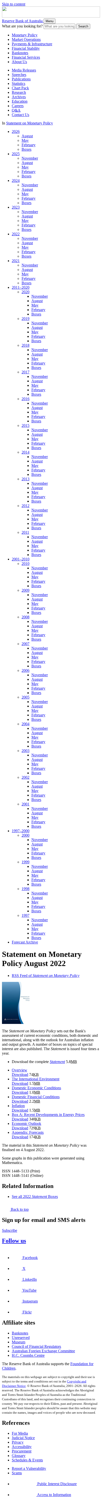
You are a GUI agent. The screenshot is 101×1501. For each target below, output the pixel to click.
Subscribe (9, 1230)
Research (19, 92)
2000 (25, 835)
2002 (25, 777)
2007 (25, 644)
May (25, 140)
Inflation (18, 1106)
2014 (25, 452)
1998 (25, 889)
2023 (16, 207)
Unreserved (21, 1337)
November (30, 158)
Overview (19, 1070)
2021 (16, 261)
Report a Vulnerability (29, 1468)
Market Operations (26, 39)
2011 (25, 532)
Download (20, 1074)
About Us (19, 62)
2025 (16, 154)
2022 (16, 234)
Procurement (21, 1451)
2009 (25, 590)
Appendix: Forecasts (28, 1132)
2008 (25, 617)
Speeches (19, 75)
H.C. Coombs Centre (28, 1355)
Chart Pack (20, 88)
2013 (25, 479)
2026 (16, 131)
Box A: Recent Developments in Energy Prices (48, 1115)
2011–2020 (20, 287)
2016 (25, 399)
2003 (25, 751)
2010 (25, 563)
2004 (25, 724)
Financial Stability (26, 48)
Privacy (18, 1442)
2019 (25, 318)
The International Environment (35, 1079)
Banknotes (20, 53)
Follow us (14, 1240)
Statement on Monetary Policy (29, 123)
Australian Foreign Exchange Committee (43, 1351)
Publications (21, 79)
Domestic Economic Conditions (36, 1088)
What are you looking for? (22, 26)
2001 (25, 804)
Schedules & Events (27, 1460)
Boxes (26, 149)
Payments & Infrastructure (32, 44)
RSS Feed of (45, 975)
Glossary (18, 1455)
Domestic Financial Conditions (36, 1097)
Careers (18, 106)
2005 (25, 697)
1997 (25, 915)
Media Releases (24, 70)
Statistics (18, 83)
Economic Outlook (26, 1123)
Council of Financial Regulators (36, 1346)
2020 (25, 292)
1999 (25, 862)
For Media (20, 1433)
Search (83, 26)
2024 (16, 180)
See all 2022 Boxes (35, 1196)
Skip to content (13, 4)
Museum (18, 1342)
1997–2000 (20, 831)
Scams (17, 1473)
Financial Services (26, 57)
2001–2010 (20, 559)
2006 (25, 670)
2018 (25, 345)
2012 (25, 506)
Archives (19, 97)
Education (19, 101)
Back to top (19, 1209)
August (27, 136)
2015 (25, 425)
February (29, 145)
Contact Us (20, 115)
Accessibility (22, 1447)
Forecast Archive (25, 942)
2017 (25, 372)
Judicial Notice (23, 1438)
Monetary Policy (25, 35)
